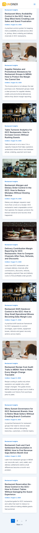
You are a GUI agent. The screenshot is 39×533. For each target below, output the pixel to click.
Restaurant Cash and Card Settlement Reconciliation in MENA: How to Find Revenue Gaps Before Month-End (18, 449)
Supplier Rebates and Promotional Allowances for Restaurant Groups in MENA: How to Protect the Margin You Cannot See (18, 74)
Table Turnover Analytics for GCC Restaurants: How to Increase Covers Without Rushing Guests (18, 134)
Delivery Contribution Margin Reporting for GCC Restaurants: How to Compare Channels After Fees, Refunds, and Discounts (19, 253)
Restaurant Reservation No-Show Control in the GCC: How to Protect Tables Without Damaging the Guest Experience (18, 489)
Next (20, 525)
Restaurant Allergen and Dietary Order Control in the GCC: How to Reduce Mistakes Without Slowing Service (18, 190)
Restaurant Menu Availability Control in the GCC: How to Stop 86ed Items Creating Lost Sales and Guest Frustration (19, 17)
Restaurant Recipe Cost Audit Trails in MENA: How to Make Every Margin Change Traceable (19, 371)
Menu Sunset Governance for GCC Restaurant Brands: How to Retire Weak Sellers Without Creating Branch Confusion (19, 412)
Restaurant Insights (11, 10)
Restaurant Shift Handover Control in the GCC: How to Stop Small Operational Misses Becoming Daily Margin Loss (19, 313)
